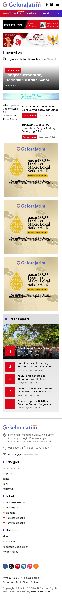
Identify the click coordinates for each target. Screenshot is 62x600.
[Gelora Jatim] (22, 4)
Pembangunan (13, 70)
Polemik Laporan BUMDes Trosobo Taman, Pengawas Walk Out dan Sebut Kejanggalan (34, 403)
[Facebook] (5, 566)
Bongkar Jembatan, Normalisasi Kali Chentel (27, 78)
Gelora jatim (13, 507)
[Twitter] (11, 566)
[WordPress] (23, 566)
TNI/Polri (7, 473)
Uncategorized (11, 468)
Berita (6, 478)
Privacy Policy (10, 551)
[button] (46, 5)
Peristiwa (8, 489)
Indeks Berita (10, 541)
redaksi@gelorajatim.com (23, 454)
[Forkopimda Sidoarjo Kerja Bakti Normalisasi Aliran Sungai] (11, 112)
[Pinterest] (17, 566)
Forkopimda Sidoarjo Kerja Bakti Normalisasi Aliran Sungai (40, 108)
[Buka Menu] (52, 5)
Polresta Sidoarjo (15, 517)
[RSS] (36, 566)
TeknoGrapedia (40, 591)
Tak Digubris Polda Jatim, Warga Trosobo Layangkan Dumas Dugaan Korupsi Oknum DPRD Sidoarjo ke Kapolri (36, 365)
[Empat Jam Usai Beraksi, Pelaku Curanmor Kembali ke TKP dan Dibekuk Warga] (34, 25)
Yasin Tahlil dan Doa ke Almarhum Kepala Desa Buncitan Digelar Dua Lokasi (34, 377)
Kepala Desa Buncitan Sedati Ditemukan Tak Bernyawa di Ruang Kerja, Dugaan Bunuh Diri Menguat (36, 390)
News (6, 484)
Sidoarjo (10, 512)
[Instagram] (29, 566)
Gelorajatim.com (16, 502)
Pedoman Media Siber (15, 546)
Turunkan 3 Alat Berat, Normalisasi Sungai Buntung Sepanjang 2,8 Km (39, 128)
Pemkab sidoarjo (15, 523)
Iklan (5, 536)
